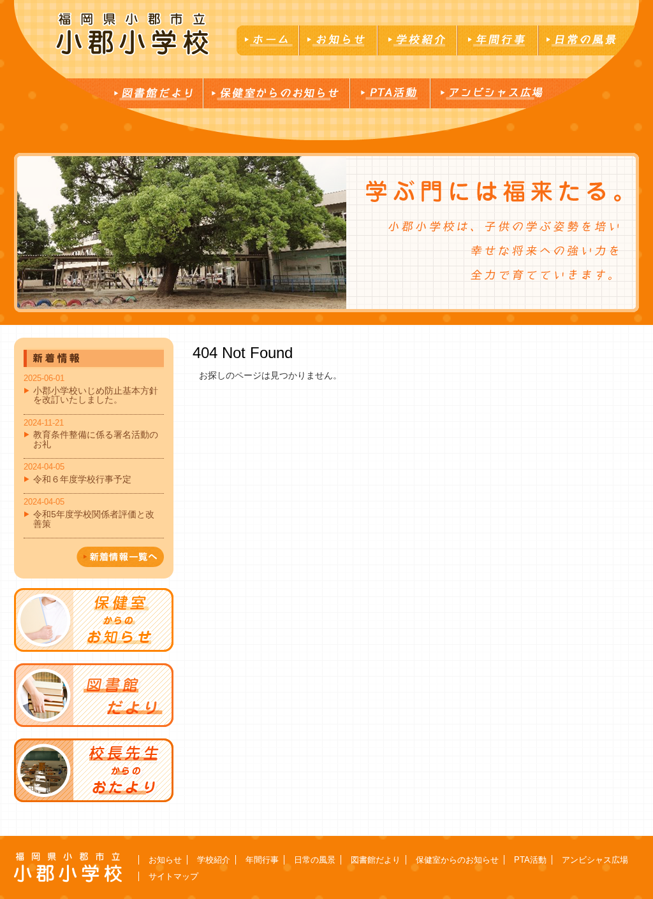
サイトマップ (173, 876)
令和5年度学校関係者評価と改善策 (93, 518)
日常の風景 (314, 860)
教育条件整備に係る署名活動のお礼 (95, 439)
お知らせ (165, 860)
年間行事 (262, 860)
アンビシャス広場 (595, 860)
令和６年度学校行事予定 (82, 479)
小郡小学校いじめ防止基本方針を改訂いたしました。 (95, 395)
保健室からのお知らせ (457, 860)
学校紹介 (213, 860)
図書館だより (375, 860)
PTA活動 (530, 860)
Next (24, 232)
